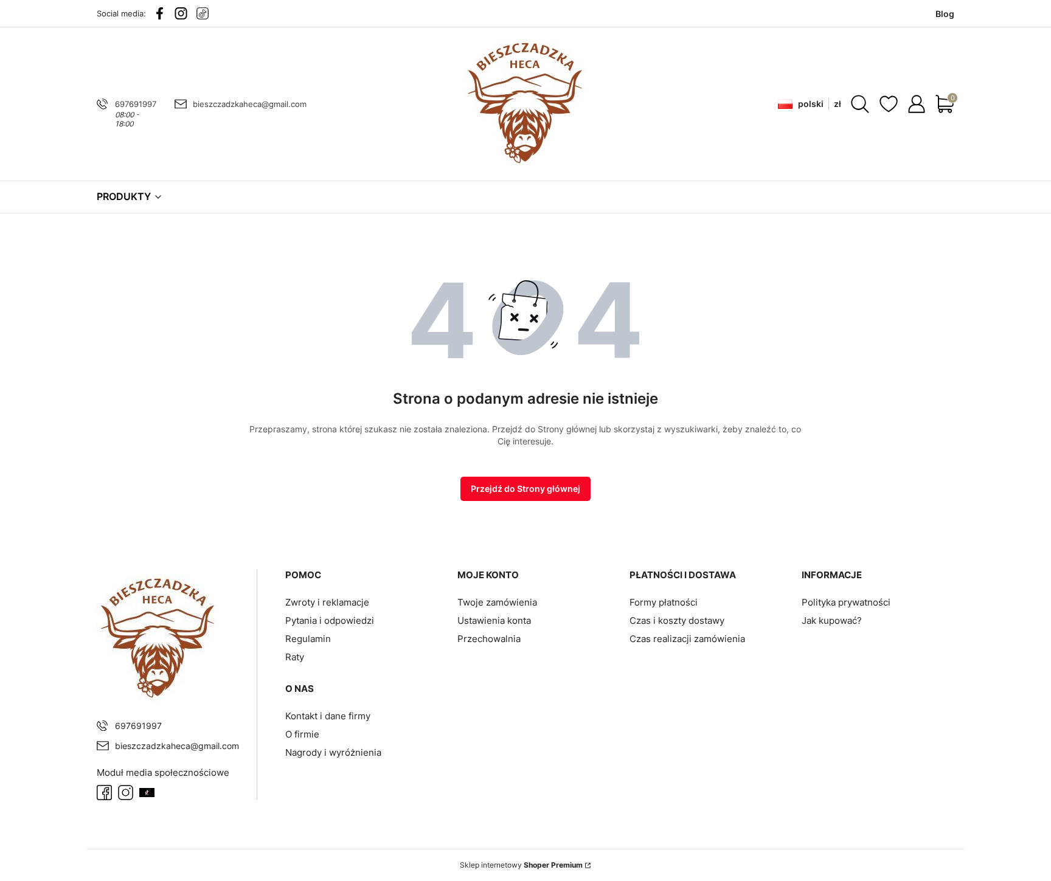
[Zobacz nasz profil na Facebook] (159, 13)
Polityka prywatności (846, 602)
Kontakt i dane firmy (327, 716)
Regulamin (308, 638)
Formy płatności (664, 602)
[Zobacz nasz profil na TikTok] (202, 13)
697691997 (135, 104)
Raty (294, 657)
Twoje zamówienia (497, 602)
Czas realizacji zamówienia (687, 638)
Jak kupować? (832, 620)
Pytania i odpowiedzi (329, 620)
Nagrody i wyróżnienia (333, 752)
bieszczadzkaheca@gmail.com (250, 104)
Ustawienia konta (494, 620)
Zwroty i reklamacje (327, 602)
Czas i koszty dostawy (677, 620)
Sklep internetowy (521, 864)
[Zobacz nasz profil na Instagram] (181, 13)
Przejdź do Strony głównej (525, 488)
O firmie (302, 734)
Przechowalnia (489, 638)
